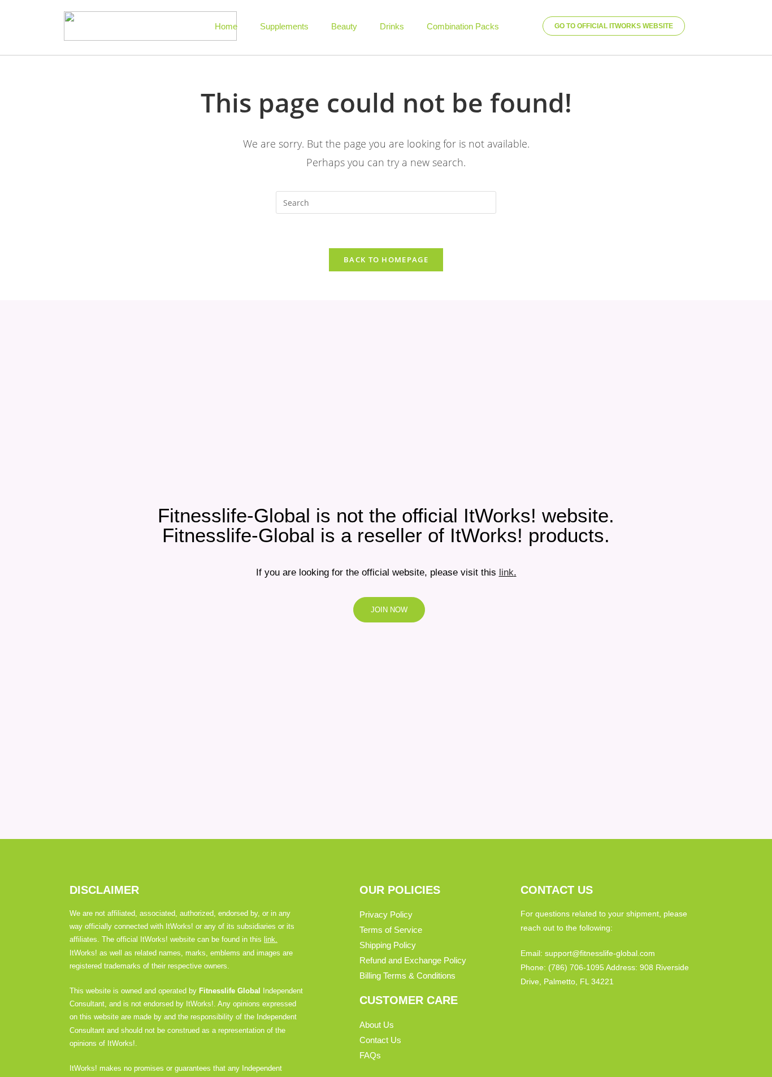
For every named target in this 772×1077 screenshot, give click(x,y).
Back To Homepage (386, 259)
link (506, 572)
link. (270, 939)
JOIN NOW (389, 609)
